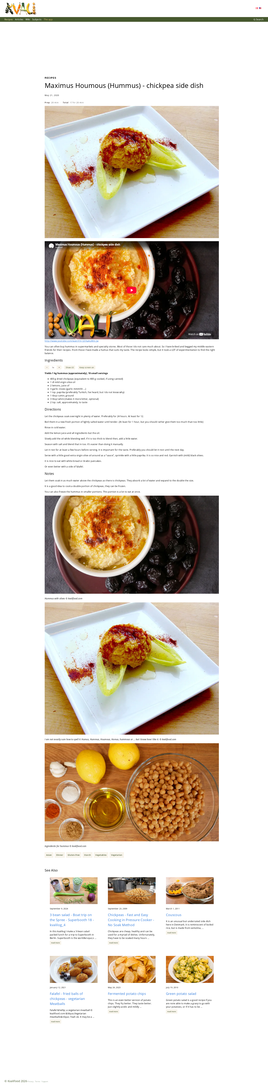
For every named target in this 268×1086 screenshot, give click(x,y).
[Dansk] (257, 8)
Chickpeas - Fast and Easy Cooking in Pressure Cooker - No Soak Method (131, 919)
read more (55, 943)
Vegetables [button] (101, 855)
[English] (260, 8)
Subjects (37, 19)
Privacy (31, 1081)
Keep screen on (86, 367)
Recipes (8, 19)
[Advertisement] (134, 47)
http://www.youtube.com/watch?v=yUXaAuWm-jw (71, 340)
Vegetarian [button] (116, 855)
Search (260, 19)
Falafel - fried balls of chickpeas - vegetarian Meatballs (67, 998)
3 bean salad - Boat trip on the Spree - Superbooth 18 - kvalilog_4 (72, 919)
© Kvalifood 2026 (15, 1081)
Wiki (28, 19)
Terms (37, 1081)
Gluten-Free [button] (74, 855)
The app (48, 19)
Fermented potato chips (127, 993)
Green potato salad (181, 993)
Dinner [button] (59, 855)
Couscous (173, 914)
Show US (70, 367)
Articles (19, 19)
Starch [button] (87, 855)
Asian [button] (49, 855)
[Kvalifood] (20, 8)
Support (45, 1081)
